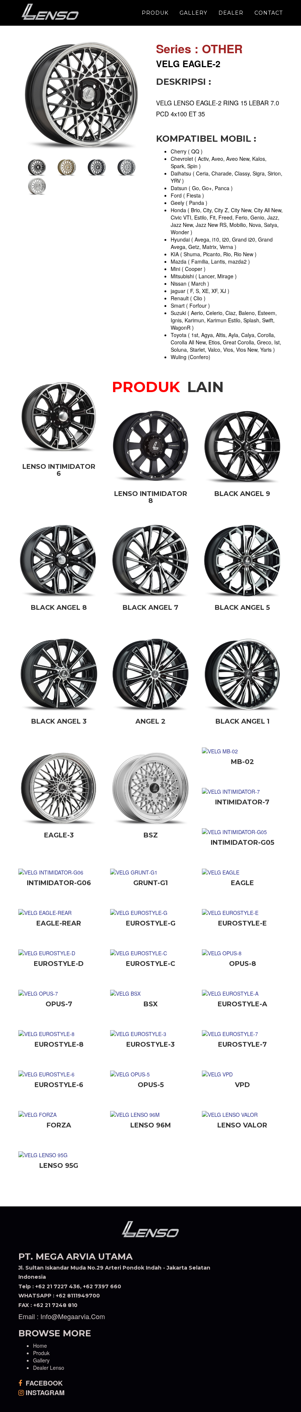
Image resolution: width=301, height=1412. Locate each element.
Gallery (193, 13)
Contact (268, 13)
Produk (155, 13)
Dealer (230, 13)
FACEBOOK (43, 1383)
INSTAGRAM (44, 1392)
